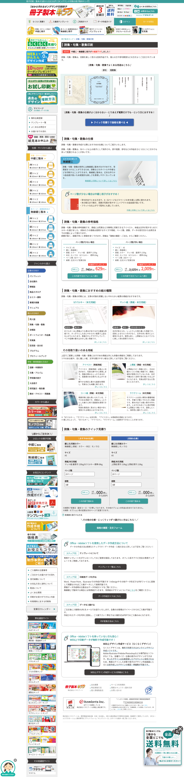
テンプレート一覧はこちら (109, 566)
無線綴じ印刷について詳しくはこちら (101, 180)
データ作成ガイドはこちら (109, 596)
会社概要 (94, 684)
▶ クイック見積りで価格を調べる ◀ (109, 122)
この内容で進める (86, 501)
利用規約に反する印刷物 (40, 601)
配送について (35, 588)
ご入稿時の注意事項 (38, 570)
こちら (132, 590)
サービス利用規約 (118, 684)
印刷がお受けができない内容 (42, 596)
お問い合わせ (116, 690)
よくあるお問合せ (38, 127)
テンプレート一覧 (38, 122)
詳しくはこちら (100, 342)
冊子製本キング (67, 39)
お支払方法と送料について (41, 583)
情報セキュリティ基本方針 (121, 687)
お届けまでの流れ (38, 131)
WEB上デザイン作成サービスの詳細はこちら (109, 672)
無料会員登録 (36, 118)
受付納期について (37, 579)
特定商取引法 (96, 687)
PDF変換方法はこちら (109, 621)
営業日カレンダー (42, 609)
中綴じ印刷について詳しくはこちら (141, 210)
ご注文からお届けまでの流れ (42, 574)
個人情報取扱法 (97, 690)
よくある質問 (35, 592)
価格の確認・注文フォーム (109, 527)
